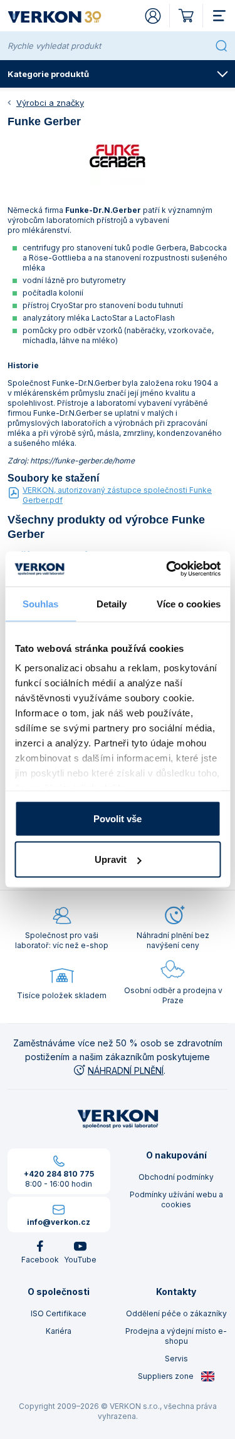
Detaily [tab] (112, 603)
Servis (176, 1358)
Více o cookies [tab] (189, 603)
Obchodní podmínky (176, 1177)
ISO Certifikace (58, 1313)
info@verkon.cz (58, 1222)
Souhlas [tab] (41, 603)
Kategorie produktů (48, 74)
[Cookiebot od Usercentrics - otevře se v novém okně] (167, 569)
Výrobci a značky (50, 103)
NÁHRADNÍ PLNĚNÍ (126, 1070)
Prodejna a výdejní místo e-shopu (176, 1336)
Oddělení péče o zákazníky (176, 1313)
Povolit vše (117, 818)
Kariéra (58, 1331)
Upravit (111, 859)
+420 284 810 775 (59, 1174)
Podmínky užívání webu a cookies (176, 1199)
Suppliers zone (167, 1376)
